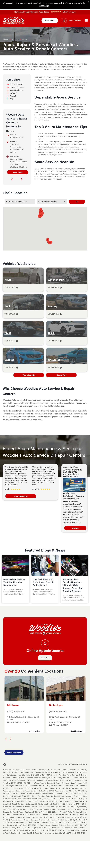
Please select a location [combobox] (47, 202)
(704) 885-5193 (16, 137)
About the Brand (16, 90)
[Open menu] (86, 20)
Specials (13, 96)
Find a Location (16, 84)
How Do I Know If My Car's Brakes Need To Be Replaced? (43, 582)
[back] (5, 738)
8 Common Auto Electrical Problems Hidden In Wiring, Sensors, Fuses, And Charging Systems (73, 585)
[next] (21, 179)
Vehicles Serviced (17, 87)
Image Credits (64, 764)
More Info (10, 131)
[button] (49, 243)
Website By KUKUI (79, 764)
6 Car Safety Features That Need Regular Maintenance (14, 582)
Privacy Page (44, 6)
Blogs (12, 99)
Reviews (13, 93)
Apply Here (69, 493)
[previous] (12, 179)
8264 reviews (69, 12)
